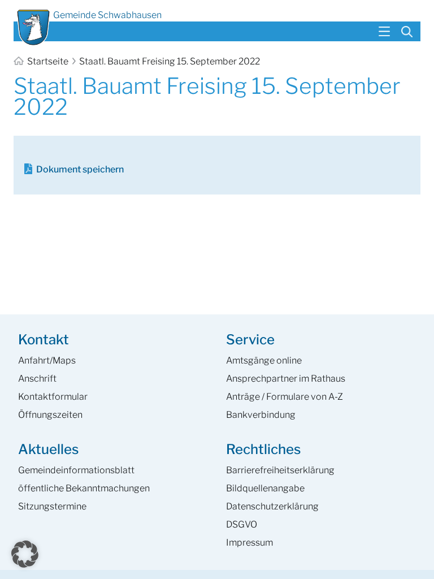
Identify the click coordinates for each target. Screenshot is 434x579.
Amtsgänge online (264, 360)
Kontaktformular (53, 396)
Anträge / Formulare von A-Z (284, 396)
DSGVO (241, 524)
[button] (25, 554)
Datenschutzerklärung (272, 506)
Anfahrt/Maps (47, 360)
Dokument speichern (80, 169)
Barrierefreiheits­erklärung (280, 470)
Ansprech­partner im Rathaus (285, 378)
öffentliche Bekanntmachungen (84, 488)
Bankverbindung (261, 414)
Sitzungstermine (52, 506)
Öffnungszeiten (50, 414)
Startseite (47, 61)
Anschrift (37, 378)
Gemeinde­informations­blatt (76, 470)
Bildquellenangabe (265, 488)
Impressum (249, 542)
